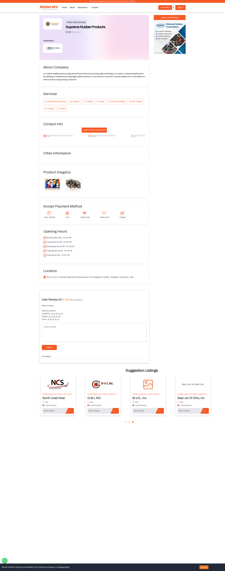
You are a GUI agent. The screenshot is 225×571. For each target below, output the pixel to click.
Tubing (90, 102)
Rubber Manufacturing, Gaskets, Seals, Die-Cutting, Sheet (67, 394)
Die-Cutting (137, 102)
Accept (204, 567)
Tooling (50, 109)
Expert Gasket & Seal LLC (194, 398)
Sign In (180, 7)
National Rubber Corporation (106, 398)
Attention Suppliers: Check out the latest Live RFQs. (112, 1)
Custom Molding (118, 102)
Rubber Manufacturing (76, 22)
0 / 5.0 (68, 32)
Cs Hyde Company (54, 398)
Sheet (63, 109)
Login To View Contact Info (94, 130)
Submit (49, 347)
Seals (102, 102)
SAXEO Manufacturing (147, 398)
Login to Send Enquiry (170, 18)
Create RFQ (165, 7)
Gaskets (76, 102)
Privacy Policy (64, 567)
